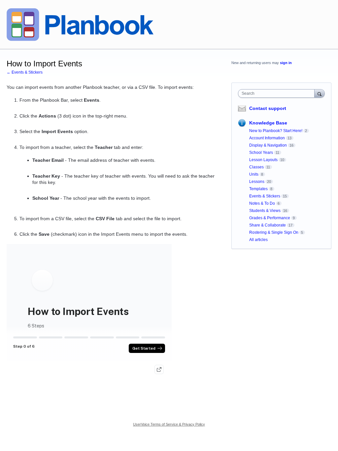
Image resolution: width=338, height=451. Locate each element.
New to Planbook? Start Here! (275, 130)
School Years (261, 152)
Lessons (256, 181)
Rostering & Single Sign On (273, 232)
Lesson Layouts (263, 159)
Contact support (267, 108)
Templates (258, 189)
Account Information (267, 138)
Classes (256, 167)
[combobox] (277, 93)
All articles (258, 239)
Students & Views (265, 210)
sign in (286, 63)
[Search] (319, 93)
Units (253, 174)
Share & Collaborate (267, 225)
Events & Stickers (264, 196)
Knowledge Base (268, 122)
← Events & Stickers (25, 72)
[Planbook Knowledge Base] (80, 24)
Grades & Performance (269, 218)
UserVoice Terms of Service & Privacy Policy (169, 424)
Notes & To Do (262, 203)
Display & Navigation (268, 145)
